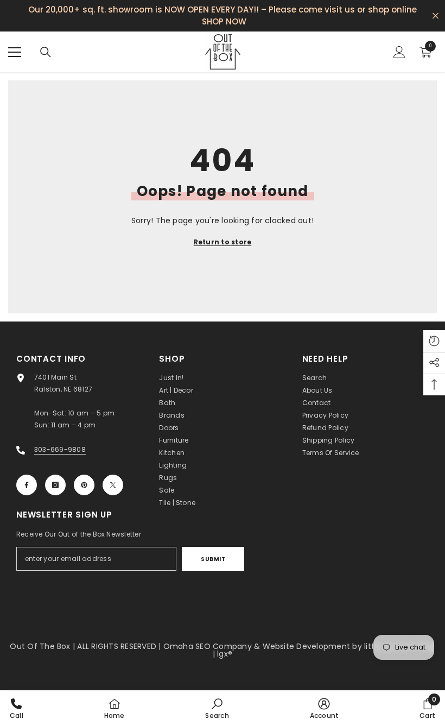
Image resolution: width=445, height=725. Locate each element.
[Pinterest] (84, 485)
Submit (213, 559)
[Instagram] (55, 485)
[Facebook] (26, 485)
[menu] (14, 52)
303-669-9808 (60, 449)
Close (435, 16)
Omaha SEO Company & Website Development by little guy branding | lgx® (299, 650)
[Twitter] (113, 485)
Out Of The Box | (43, 646)
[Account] (399, 52)
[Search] (45, 52)
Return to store (223, 242)
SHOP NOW (224, 21)
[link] (217, 708)
